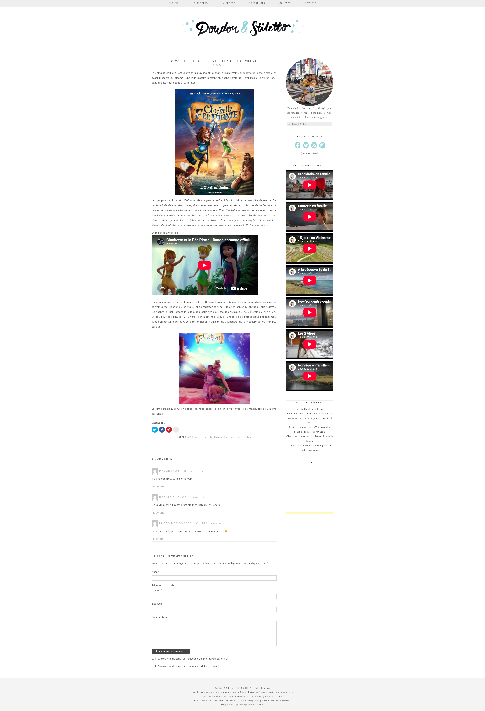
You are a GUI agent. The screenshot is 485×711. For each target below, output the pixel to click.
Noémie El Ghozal (174, 497)
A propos (229, 3)
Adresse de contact (163, 588)
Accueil (174, 3)
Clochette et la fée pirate (255, 72)
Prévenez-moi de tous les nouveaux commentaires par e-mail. (192, 658)
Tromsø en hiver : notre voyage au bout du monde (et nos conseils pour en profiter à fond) (310, 418)
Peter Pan (235, 437)
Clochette (207, 437)
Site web (157, 603)
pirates (247, 437)
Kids (190, 437)
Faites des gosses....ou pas (183, 523)
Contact (285, 3)
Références (257, 3)
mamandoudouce (174, 471)
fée (226, 437)
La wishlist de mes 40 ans (310, 409)
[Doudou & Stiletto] (242, 29)
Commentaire (159, 617)
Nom (155, 571)
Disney (218, 437)
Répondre (158, 487)
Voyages (310, 3)
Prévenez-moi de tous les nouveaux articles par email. (188, 666)
